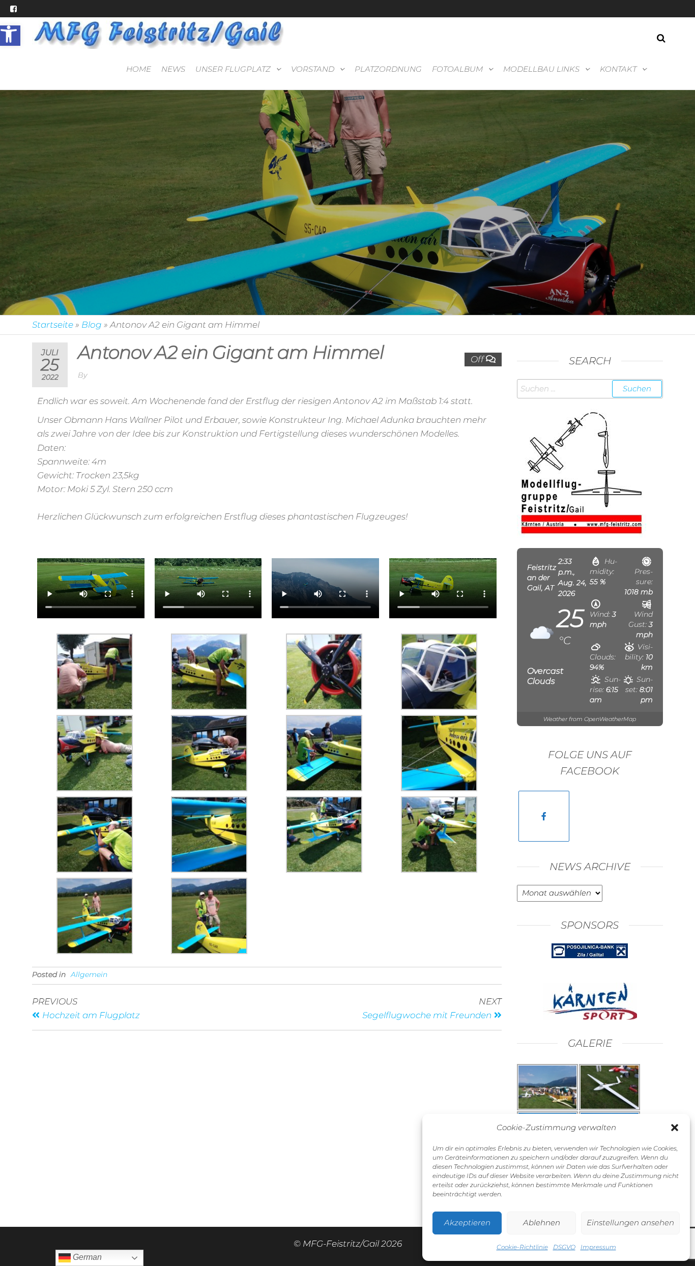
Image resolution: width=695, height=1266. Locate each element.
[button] (675, 1128)
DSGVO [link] (564, 1247)
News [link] (173, 69)
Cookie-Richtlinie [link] (522, 1247)
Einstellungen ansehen (630, 1222)
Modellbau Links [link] (541, 69)
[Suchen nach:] (590, 388)
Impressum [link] (598, 1247)
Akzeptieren (467, 1222)
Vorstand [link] (312, 69)
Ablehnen (541, 1222)
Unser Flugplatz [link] (233, 69)
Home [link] (138, 69)
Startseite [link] (52, 325)
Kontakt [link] (618, 69)
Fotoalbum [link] (457, 69)
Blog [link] (91, 325)
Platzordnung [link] (388, 69)
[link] (10, 35)
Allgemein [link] (89, 974)
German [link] (86, 1257)
